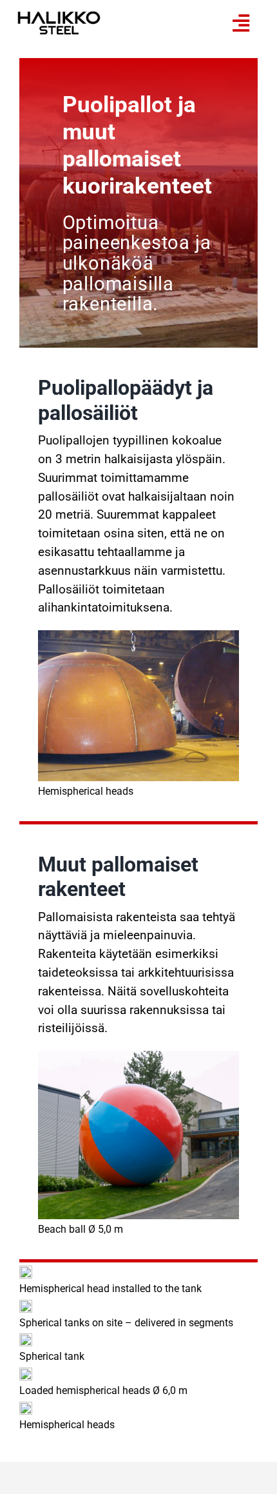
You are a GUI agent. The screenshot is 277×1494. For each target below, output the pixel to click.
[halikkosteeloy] (59, 17)
